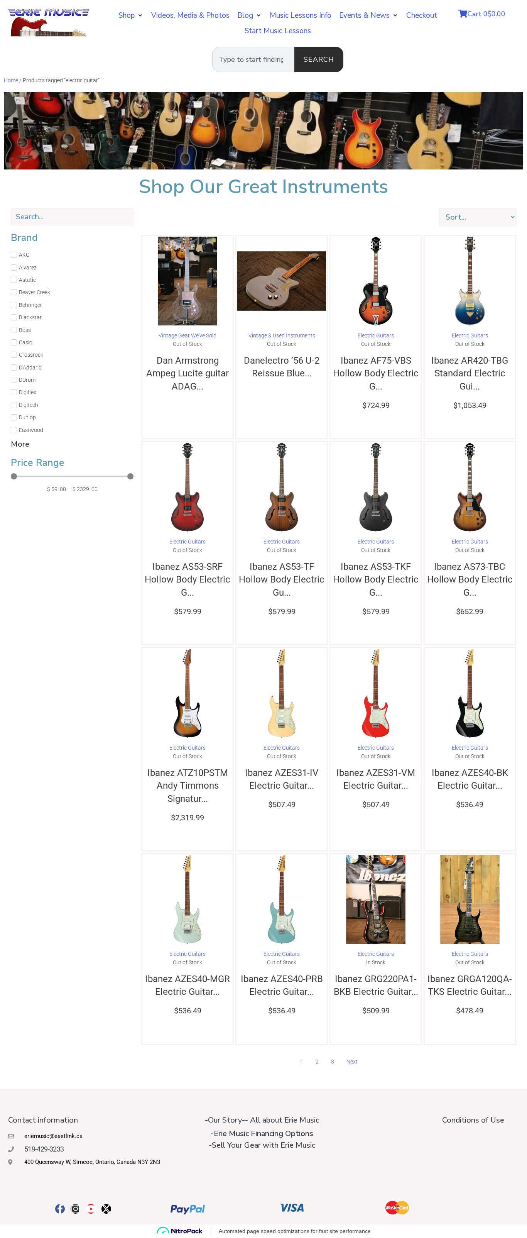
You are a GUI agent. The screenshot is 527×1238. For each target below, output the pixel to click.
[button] (131, 15)
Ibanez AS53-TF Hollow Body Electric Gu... (281, 579)
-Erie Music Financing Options (262, 1133)
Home (11, 80)
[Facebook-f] (60, 1209)
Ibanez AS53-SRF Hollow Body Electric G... (187, 579)
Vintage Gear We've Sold (187, 335)
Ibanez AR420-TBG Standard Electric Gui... (469, 373)
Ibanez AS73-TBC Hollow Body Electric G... (470, 579)
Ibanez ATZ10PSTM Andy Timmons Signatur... (187, 785)
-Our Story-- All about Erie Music (262, 1120)
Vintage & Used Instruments (281, 335)
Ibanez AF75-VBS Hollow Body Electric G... (376, 373)
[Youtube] (91, 1209)
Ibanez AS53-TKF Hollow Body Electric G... (376, 579)
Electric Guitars (376, 335)
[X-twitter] (106, 1209)
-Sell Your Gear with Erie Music (262, 1145)
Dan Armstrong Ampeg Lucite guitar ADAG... (187, 373)
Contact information (43, 1120)
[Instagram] (75, 1209)
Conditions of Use (473, 1120)
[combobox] (253, 59)
